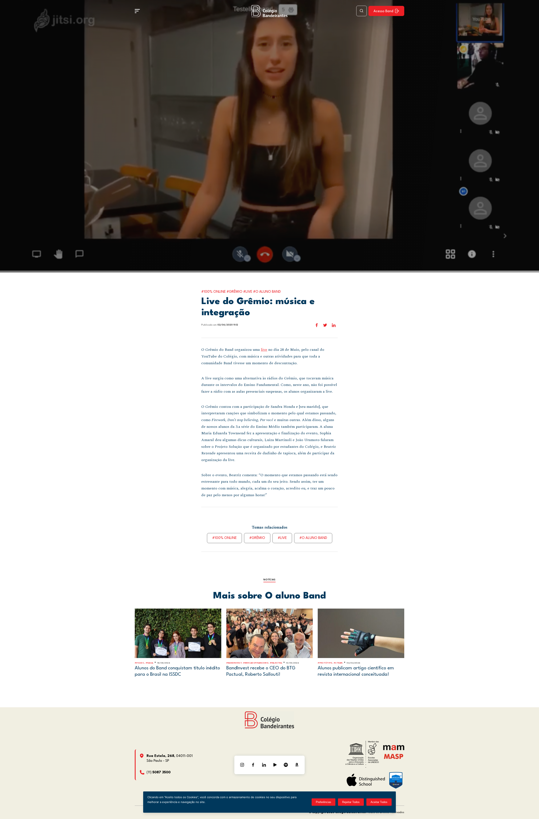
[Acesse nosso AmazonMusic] (297, 765)
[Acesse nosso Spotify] (286, 765)
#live (282, 538)
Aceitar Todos (379, 802)
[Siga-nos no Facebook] (253, 765)
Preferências (323, 802)
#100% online (224, 538)
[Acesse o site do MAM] (393, 749)
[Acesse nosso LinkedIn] (264, 765)
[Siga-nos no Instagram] (242, 765)
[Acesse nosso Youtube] (275, 765)
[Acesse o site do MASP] (393, 756)
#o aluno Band (313, 538)
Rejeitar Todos (351, 802)
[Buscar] (361, 11)
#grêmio (257, 538)
